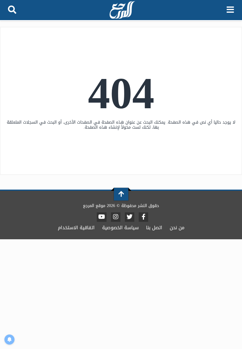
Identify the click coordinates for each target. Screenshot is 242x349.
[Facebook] (143, 217)
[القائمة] (230, 10)
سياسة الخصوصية (120, 227)
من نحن (177, 227)
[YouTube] (102, 217)
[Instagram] (115, 217)
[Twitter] (129, 217)
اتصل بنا (154, 227)
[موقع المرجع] (121, 10)
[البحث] (12, 10)
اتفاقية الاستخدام (76, 227)
